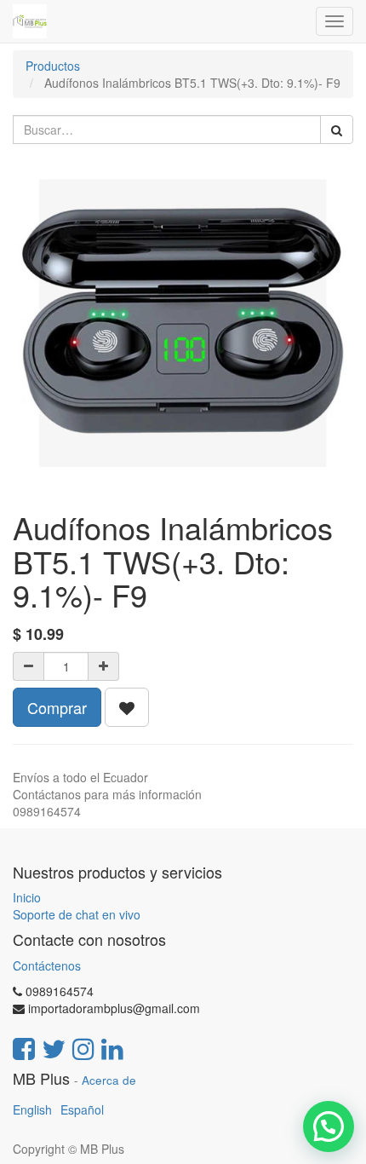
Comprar (57, 707)
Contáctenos (47, 965)
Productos (53, 65)
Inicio (27, 897)
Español (82, 1109)
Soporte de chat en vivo (76, 914)
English (32, 1109)
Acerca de (109, 1080)
